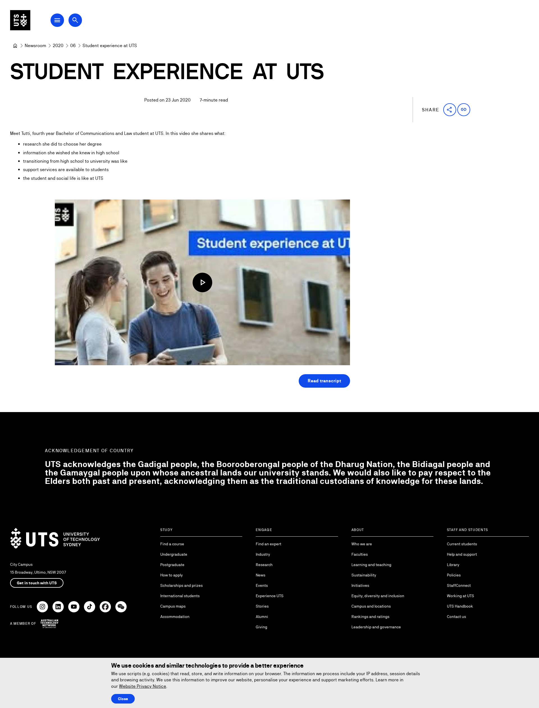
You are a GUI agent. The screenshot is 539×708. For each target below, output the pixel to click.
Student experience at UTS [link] (110, 45)
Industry (263, 554)
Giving (261, 627)
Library (453, 564)
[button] (450, 110)
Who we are (361, 544)
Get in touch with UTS (37, 583)
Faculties (359, 554)
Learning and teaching (371, 564)
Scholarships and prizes (181, 585)
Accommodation (174, 616)
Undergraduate (173, 554)
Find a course (172, 544)
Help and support (462, 554)
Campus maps (173, 606)
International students (180, 596)
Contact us (456, 616)
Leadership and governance (376, 627)
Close (123, 698)
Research (264, 564)
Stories (262, 606)
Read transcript (324, 380)
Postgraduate (172, 564)
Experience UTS (270, 596)
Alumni (262, 616)
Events (262, 585)
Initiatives (360, 585)
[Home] (15, 46)
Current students (462, 544)
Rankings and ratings (370, 616)
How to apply (171, 575)
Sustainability (363, 575)
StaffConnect (459, 585)
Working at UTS (460, 596)
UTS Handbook (460, 606)
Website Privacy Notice (142, 686)
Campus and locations (371, 606)
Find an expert (268, 544)
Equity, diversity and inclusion (377, 596)
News (260, 575)
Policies (454, 575)
